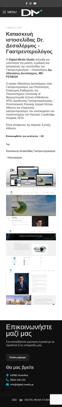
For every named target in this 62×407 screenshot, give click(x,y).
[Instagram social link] (30, 3)
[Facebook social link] (26, 3)
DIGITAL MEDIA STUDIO (37, 400)
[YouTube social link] (35, 3)
